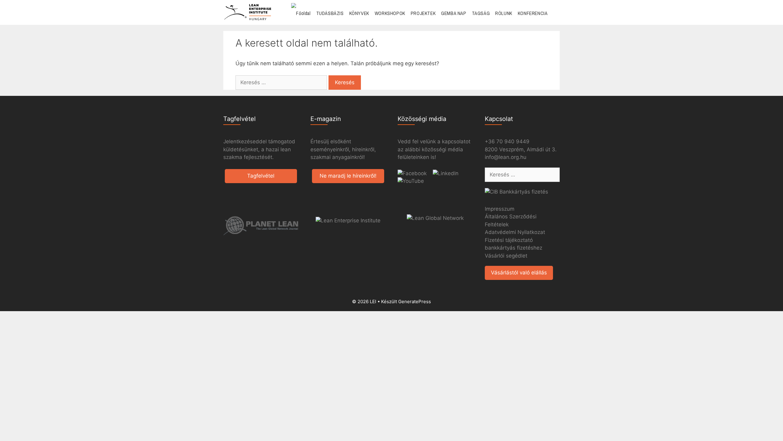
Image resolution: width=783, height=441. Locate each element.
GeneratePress (414, 301)
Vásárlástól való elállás (519, 273)
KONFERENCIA (533, 13)
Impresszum (499, 209)
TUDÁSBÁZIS (330, 13)
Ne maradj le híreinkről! (348, 176)
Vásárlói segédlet (506, 256)
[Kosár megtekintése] (555, 13)
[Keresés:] (282, 82)
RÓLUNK (503, 13)
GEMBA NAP (453, 13)
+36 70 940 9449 (507, 141)
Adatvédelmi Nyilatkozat (515, 232)
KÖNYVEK (359, 13)
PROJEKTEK (423, 13)
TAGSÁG (481, 13)
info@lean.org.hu (505, 157)
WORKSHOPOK (390, 13)
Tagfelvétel (260, 176)
